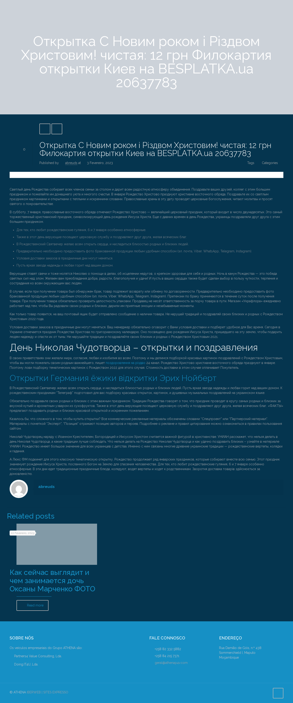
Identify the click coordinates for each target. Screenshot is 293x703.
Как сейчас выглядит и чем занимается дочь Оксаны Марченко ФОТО (52, 580)
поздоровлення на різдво (125, 363)
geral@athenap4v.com (171, 663)
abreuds (71, 163)
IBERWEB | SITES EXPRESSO (47, 692)
